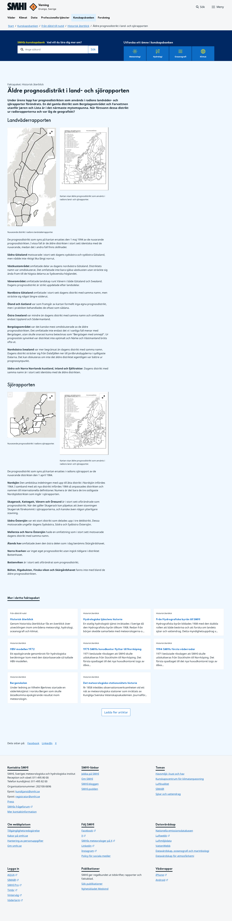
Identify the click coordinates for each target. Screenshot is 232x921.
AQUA (27, 875)
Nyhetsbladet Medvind (94, 889)
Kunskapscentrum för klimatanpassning (180, 779)
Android (177, 880)
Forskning (104, 17)
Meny (220, 7)
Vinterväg (30, 895)
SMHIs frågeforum (35, 806)
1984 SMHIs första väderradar (175, 649)
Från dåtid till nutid (53, 26)
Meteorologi (135, 56)
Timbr (27, 890)
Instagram (104, 851)
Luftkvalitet (162, 784)
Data (34, 17)
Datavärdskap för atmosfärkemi (175, 856)
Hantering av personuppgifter (25, 840)
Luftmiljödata (164, 840)
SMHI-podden (89, 789)
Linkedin (103, 846)
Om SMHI (87, 779)
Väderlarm (30, 900)
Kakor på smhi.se (17, 835)
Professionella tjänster (55, 17)
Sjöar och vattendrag (168, 794)
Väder (11, 17)
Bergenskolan (18, 683)
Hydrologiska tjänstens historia (102, 619)
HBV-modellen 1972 (22, 649)
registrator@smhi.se (27, 796)
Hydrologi (157, 56)
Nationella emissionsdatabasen (174, 830)
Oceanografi (180, 56)
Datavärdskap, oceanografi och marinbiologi (182, 851)
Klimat (23, 17)
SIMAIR (160, 789)
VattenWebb (163, 846)
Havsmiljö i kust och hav (170, 773)
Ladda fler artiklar (116, 712)
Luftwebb (178, 835)
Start (11, 26)
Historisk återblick (78, 26)
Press (10, 801)
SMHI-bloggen (90, 784)
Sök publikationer (92, 883)
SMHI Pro (30, 885)
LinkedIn (47, 743)
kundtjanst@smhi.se (27, 791)
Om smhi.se (14, 846)
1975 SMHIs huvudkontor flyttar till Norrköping (112, 649)
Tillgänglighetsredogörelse (23, 830)
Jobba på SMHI (90, 773)
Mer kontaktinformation (22, 811)
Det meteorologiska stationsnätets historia (110, 683)
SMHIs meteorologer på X (113, 840)
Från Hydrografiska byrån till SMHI (178, 619)
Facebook (33, 743)
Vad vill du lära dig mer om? (50, 42)
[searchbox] (53, 49)
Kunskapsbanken (83, 17)
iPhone (177, 875)
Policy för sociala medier (96, 856)
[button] (200, 7)
